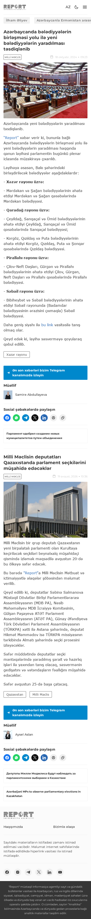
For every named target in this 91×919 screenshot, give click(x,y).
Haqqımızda (13, 827)
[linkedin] (44, 417)
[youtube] (60, 872)
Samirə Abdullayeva (31, 395)
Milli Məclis (12, 57)
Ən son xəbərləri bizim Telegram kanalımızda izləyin (38, 372)
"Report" (30, 573)
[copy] (62, 417)
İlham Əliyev (16, 20)
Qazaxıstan (14, 694)
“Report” (11, 138)
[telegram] (25, 417)
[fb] (7, 417)
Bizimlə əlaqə (64, 827)
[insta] (17, 872)
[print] (53, 417)
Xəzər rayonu (16, 354)
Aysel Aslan (24, 734)
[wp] (16, 417)
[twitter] (34, 417)
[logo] (15, 7)
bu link (47, 325)
